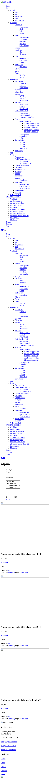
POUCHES (24, 109)
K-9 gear (18, 172)
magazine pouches (17, 203)
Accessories (19, 157)
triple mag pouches (31, 132)
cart (9, 570)
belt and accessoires (17, 214)
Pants (17, 73)
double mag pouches (31, 125)
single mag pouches (31, 130)
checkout (25, 572)
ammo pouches (25, 121)
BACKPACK (25, 104)
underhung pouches (27, 117)
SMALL (23, 86)
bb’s (16, 12)
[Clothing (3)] (13, 482)
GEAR (22, 107)
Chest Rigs (19, 92)
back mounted (25, 115)
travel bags (19, 151)
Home (8, 6)
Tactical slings (20, 140)
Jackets (17, 35)
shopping (11, 572)
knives (17, 174)
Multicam (13, 220)
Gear (12, 155)
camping (18, 90)
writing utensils (25, 163)
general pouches (16, 205)
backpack (13, 207)
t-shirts (22, 63)
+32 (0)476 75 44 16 (8, 746)
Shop (7, 8)
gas (16, 14)
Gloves (17, 69)
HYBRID (23, 149)
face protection (25, 188)
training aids (14, 218)
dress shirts (24, 60)
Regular (22, 75)
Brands (8, 222)
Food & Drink (20, 170)
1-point (22, 142)
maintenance (19, 21)
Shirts (17, 56)
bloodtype (23, 180)
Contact (8, 226)
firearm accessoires (22, 165)
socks (22, 33)
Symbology (24, 161)
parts (16, 18)
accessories (24, 27)
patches (17, 178)
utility (22, 138)
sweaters (23, 44)
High (21, 29)
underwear (19, 65)
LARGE (23, 83)
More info (4, 562)
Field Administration (22, 159)
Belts (17, 71)
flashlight (18, 167)
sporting (18, 193)
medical (18, 102)
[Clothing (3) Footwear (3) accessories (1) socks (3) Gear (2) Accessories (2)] (13, 488)
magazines (19, 16)
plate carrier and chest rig (19, 216)
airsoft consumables (17, 209)
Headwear (18, 50)
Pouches (18, 119)
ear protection (25, 184)
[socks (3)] (13, 487)
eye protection (25, 186)
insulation (23, 39)
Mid (21, 31)
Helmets (23, 54)
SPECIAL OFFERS (13, 197)
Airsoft (12, 10)
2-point (22, 144)
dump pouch (24, 134)
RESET (8, 499)
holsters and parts (16, 211)
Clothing (13, 23)
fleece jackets (24, 37)
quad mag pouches (31, 128)
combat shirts (24, 58)
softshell (23, 42)
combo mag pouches (31, 123)
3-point (22, 146)
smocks (17, 48)
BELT (22, 96)
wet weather (24, 46)
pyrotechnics (19, 190)
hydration (23, 136)
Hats (21, 52)
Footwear (18, 25)
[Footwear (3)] (13, 483)
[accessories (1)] (13, 485)
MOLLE (23, 98)
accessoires (24, 100)
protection (18, 182)
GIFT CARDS (15, 195)
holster (17, 94)
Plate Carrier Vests (21, 111)
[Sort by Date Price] (9, 470)
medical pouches (16, 201)
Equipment (14, 79)
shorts (22, 77)
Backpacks (19, 81)
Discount (9, 224)
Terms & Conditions (8, 750)
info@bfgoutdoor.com (9, 742)
